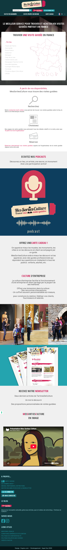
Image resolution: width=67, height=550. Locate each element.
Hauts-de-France (10, 46)
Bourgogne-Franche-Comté (14, 62)
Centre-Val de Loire (11, 60)
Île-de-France (9, 50)
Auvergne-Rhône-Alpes (12, 66)
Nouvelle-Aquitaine (11, 64)
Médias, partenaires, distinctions (13, 486)
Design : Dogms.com (22, 548)
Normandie (8, 48)
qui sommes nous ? (7, 483)
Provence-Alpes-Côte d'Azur (14, 71)
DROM (7, 73)
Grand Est (8, 53)
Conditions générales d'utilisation (13, 533)
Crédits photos (6, 540)
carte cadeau (9, 481)
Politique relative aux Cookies (12, 538)
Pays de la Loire (10, 57)
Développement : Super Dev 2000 (41, 548)
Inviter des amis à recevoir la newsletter (16, 488)
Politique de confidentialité (11, 536)
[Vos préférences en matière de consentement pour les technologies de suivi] (1, 412)
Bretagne (8, 55)
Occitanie (8, 69)
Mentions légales (7, 531)
